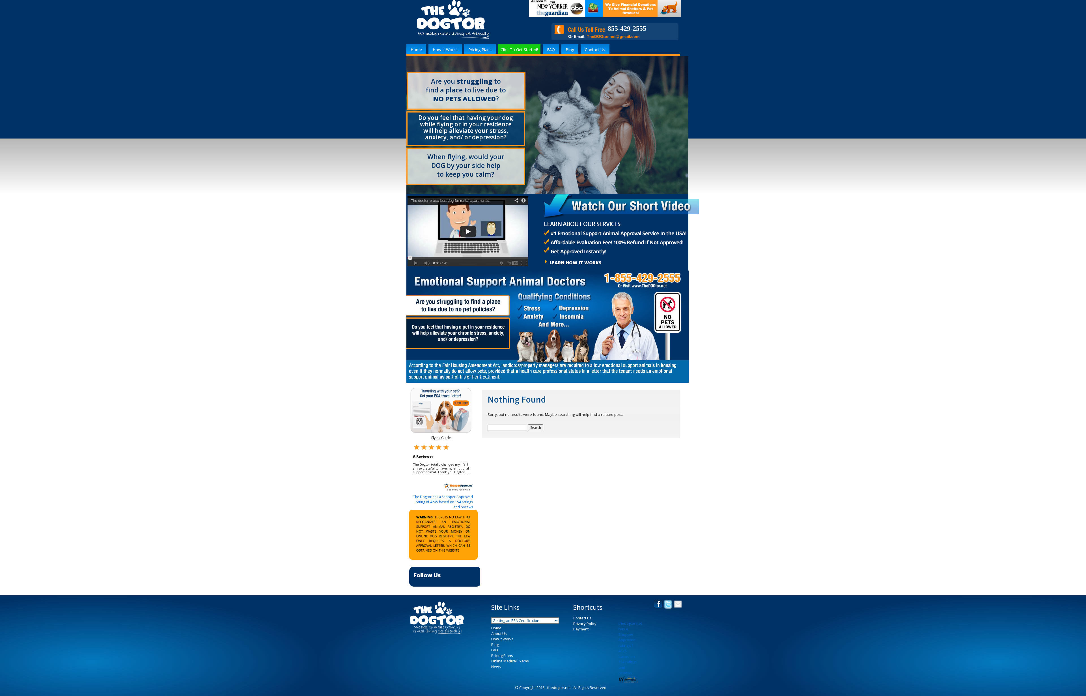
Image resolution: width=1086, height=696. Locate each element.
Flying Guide (441, 437)
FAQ (551, 49)
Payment (581, 640)
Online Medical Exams (510, 672)
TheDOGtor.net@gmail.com (613, 36)
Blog (570, 49)
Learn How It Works (576, 263)
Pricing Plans (480, 49)
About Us (499, 644)
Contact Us (595, 49)
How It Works (445, 49)
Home (416, 49)
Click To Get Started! (519, 49)
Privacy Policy (584, 634)
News (496, 677)
